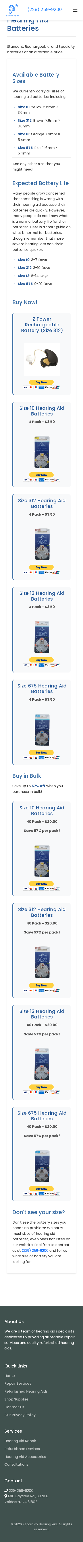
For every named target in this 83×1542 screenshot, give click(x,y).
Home (9, 1375)
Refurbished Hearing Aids (26, 1391)
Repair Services (17, 1383)
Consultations (16, 1464)
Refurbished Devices (22, 1448)
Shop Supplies (16, 1399)
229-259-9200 (21, 1490)
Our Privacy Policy (20, 1414)
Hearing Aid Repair (20, 1440)
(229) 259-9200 (35, 1250)
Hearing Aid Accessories (25, 1456)
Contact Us (14, 1407)
